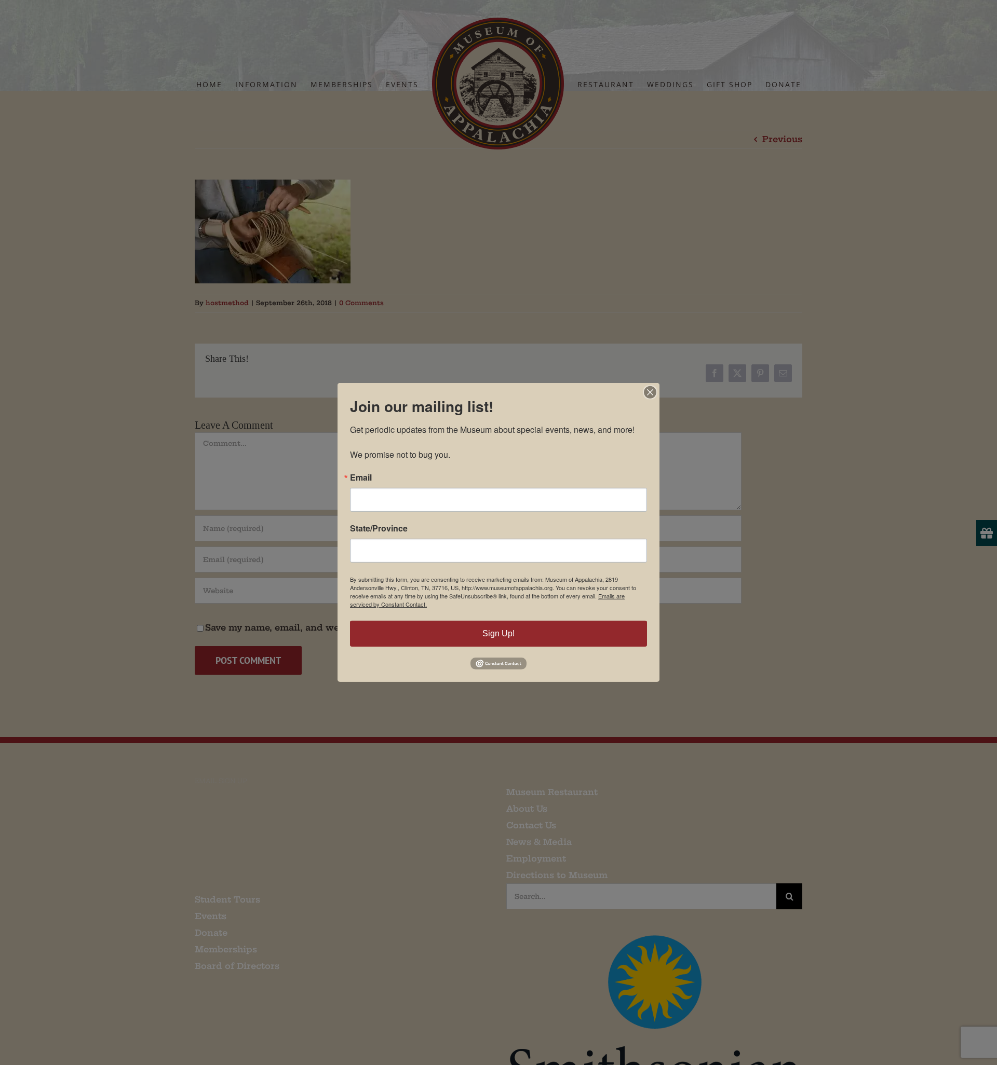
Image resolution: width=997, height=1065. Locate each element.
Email (361, 477)
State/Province (379, 528)
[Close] (650, 392)
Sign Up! (498, 633)
